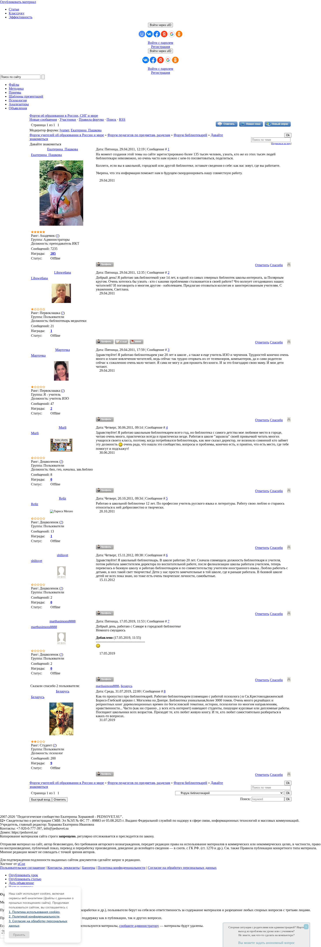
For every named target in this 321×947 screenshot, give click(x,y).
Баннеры (88, 868)
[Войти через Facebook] (157, 34)
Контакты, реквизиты (63, 868)
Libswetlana (62, 272)
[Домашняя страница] (136, 341)
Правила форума (91, 119)
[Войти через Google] (171, 34)
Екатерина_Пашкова (86, 130)
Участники (68, 119)
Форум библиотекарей (190, 135)
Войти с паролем (160, 43)
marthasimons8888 (63, 621)
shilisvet (62, 555)
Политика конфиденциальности (121, 868)
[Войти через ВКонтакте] (149, 34)
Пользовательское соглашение (22, 868)
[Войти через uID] (142, 34)
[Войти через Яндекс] (164, 34)
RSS (122, 119)
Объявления (18, 108)
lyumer (64, 130)
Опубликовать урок (23, 875)
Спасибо (276, 265)
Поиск (111, 119)
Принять (19, 935)
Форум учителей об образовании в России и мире (66, 135)
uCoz (21, 864)
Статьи (14, 9)
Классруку (16, 13)
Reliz (62, 498)
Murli (62, 427)
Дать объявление (21, 883)
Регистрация (160, 46)
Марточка (62, 350)
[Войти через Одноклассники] (179, 34)
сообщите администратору (139, 926)
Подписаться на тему (281, 143)
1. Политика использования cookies (34, 912)
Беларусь (126, 686)
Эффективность (20, 17)
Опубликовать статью (25, 879)
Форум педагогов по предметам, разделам (138, 135)
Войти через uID (160, 25)
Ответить (262, 265)
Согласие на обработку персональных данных (182, 868)
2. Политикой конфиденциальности (34, 916)
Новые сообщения (43, 119)
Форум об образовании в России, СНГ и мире (63, 115)
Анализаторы (19, 104)
